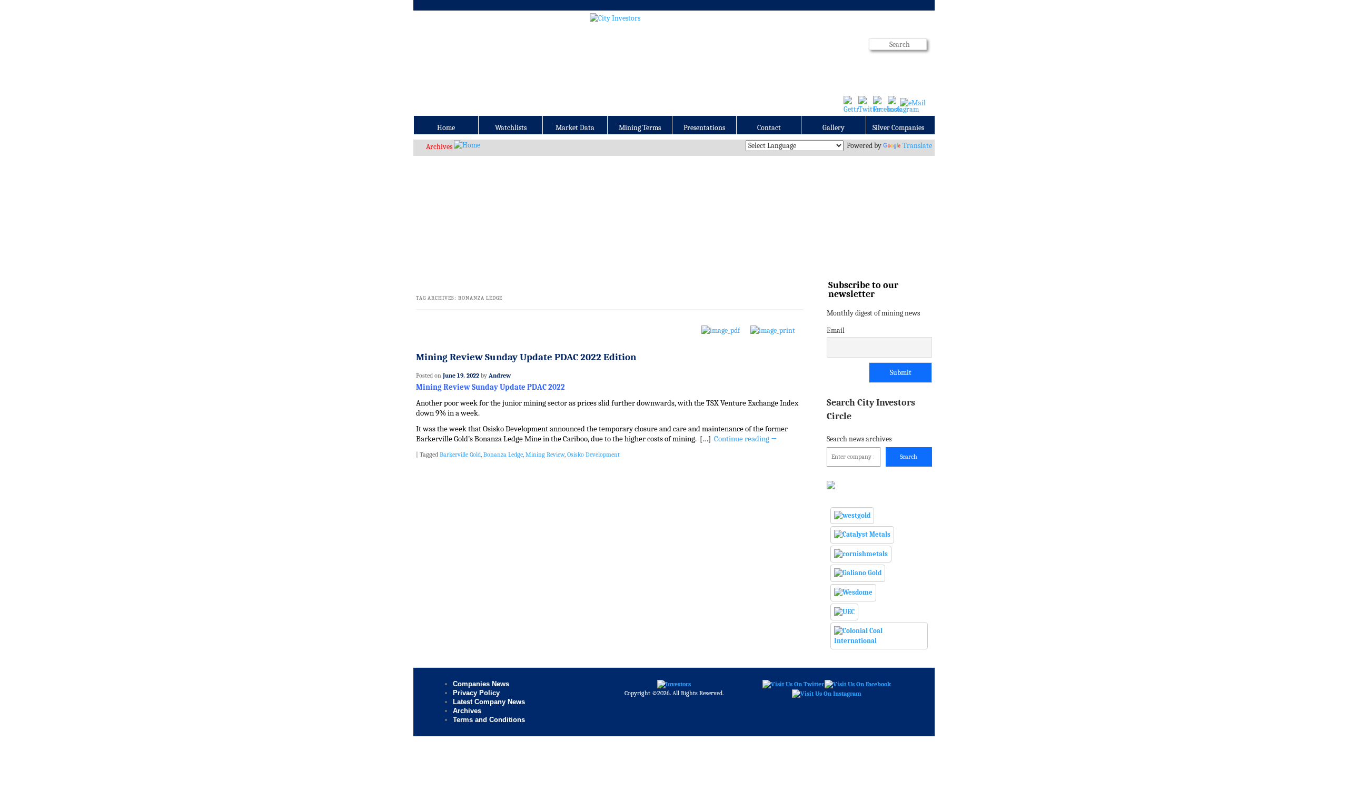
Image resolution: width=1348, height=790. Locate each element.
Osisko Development (593, 454)
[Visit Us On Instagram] (826, 693)
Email (836, 330)
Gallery (833, 127)
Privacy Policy (476, 693)
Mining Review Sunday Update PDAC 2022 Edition (526, 357)
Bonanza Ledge (503, 454)
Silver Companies (898, 127)
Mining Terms (640, 127)
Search (908, 456)
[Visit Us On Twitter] (793, 683)
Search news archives (871, 420)
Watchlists (511, 127)
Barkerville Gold (460, 454)
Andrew (500, 375)
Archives (439, 146)
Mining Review (545, 454)
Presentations (704, 127)
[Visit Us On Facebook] (857, 683)
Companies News (481, 684)
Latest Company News (489, 702)
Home (446, 127)
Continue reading (745, 438)
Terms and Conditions (489, 720)
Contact (769, 127)
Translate (917, 145)
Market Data (575, 127)
